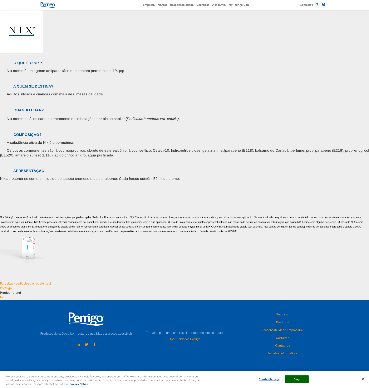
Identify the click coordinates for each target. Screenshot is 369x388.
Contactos (282, 345)
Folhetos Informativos (283, 353)
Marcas (162, 4)
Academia (219, 4)
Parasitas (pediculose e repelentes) (25, 283)
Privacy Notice (79, 384)
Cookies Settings (269, 379)
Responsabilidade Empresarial (282, 330)
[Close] (363, 379)
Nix (2, 297)
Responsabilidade (182, 4)
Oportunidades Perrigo (184, 339)
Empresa (149, 4)
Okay (297, 379)
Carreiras (202, 4)
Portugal (6, 288)
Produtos (282, 322)
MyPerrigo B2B (239, 4)
